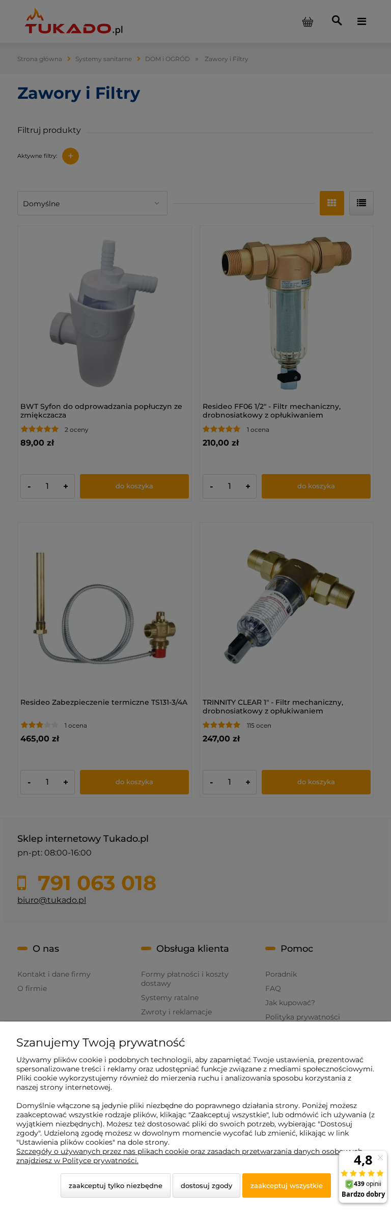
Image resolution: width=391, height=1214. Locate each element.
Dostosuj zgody (206, 1185)
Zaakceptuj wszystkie (286, 1185)
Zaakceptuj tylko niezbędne (115, 1185)
